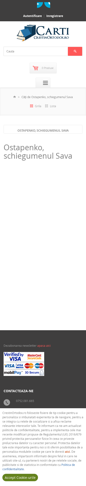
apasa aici (44, 345)
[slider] (15, 293)
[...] (52, 283)
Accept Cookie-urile (20, 477)
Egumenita (73, 306)
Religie (22, 297)
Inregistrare (54, 16)
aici (67, 452)
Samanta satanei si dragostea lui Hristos (36, 247)
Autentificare (32, 16)
